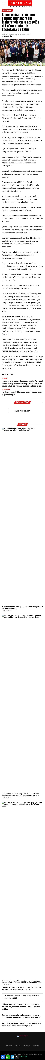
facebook (9, 1045)
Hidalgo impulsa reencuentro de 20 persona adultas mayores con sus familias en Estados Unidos (21, 1006)
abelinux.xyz (22, 1056)
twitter (18, 1045)
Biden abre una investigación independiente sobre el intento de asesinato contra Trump (20, 795)
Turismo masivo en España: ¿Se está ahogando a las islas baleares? (22, 607)
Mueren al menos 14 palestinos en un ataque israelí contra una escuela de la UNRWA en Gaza (22, 982)
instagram (27, 1045)
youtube (36, 1045)
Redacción (8, 36)
